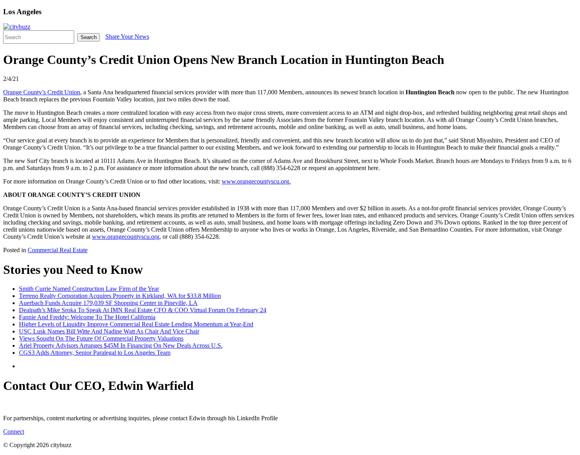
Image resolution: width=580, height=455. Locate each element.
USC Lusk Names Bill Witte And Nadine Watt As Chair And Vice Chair (109, 331)
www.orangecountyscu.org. (256, 181)
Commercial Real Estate (58, 250)
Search (88, 37)
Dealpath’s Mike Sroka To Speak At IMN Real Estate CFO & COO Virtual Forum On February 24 (142, 310)
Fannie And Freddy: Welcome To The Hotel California (87, 317)
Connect (13, 431)
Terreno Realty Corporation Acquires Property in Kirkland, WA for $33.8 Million (120, 295)
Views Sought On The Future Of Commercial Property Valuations (101, 338)
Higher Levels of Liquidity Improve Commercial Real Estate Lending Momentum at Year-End (136, 324)
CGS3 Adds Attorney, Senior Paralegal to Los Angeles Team (94, 352)
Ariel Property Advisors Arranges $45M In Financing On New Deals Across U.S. (121, 345)
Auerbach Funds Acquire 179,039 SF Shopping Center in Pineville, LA (108, 303)
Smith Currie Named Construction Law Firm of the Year (89, 288)
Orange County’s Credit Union (41, 92)
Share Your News (127, 36)
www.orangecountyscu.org (125, 236)
